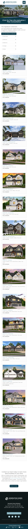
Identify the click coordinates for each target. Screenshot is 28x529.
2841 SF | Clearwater (8, 333)
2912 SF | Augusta (7, 381)
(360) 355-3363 (17, 504)
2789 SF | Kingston (8, 310)
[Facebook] (9, 517)
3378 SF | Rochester (8, 406)
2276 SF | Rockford (8, 189)
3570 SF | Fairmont (8, 454)
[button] (24, 2)
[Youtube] (12, 517)
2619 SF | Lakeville (7, 285)
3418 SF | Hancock (7, 429)
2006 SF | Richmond (8, 94)
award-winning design (15, 478)
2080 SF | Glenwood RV (9, 142)
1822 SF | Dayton (7, 71)
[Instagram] (19, 517)
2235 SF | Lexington (8, 165)
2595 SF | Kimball (7, 260)
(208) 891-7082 (19, 506)
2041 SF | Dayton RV (8, 118)
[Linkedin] (16, 517)
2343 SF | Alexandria (8, 213)
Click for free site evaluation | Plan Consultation (14, 21)
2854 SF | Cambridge (8, 357)
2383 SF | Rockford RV (9, 236)
